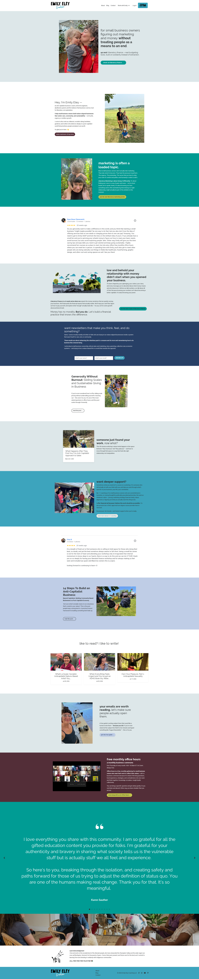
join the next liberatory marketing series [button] (112, 197)
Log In (134, 5)
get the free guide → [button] (107, 734)
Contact (113, 5)
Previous (4, 858)
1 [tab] (89, 909)
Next (195, 858)
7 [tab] (104, 909)
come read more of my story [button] (65, 134)
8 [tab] (107, 909)
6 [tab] (102, 909)
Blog (107, 5)
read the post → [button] (78, 410)
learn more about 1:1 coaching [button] (107, 516)
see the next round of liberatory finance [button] (133, 308)
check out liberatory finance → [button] (113, 62)
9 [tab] (109, 909)
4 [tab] (97, 909)
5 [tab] (99, 909)
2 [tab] (92, 909)
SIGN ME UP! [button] (119, 358)
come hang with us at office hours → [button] (119, 795)
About (103, 5)
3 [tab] (94, 909)
